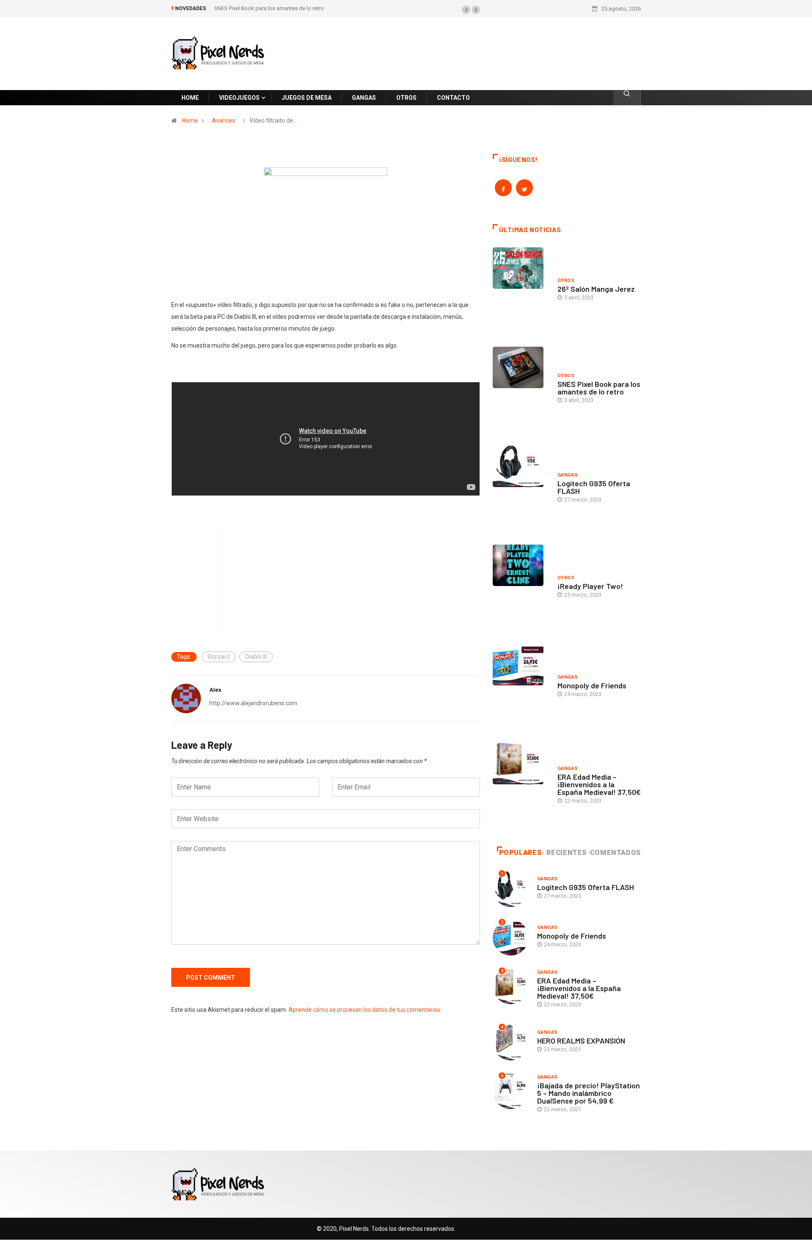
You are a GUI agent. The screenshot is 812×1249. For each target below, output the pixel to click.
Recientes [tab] (566, 853)
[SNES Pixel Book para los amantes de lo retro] (521, 390)
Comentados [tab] (615, 853)
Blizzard (219, 656)
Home (190, 120)
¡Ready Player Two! (590, 586)
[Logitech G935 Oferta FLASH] (521, 489)
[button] (466, 9)
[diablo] (325, 217)
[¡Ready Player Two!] (521, 588)
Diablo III (256, 656)
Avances (223, 120)
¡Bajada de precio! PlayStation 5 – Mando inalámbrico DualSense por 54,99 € (588, 1093)
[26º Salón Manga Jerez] (521, 290)
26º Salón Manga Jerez (596, 288)
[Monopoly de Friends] (521, 687)
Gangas (567, 475)
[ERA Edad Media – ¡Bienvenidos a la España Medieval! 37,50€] (521, 786)
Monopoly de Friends (591, 685)
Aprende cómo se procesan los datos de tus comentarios (364, 1009)
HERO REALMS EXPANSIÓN (581, 1040)
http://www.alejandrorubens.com (253, 703)
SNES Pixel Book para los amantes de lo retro (269, 8)
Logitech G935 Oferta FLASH (593, 487)
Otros (565, 280)
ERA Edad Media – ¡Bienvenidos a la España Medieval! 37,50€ (599, 784)
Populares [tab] (520, 853)
